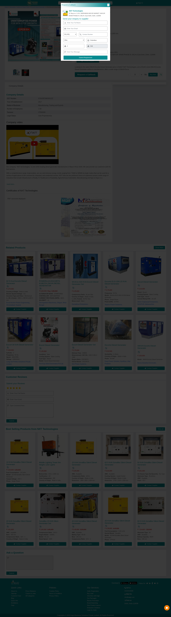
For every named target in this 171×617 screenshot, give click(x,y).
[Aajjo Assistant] (167, 607)
